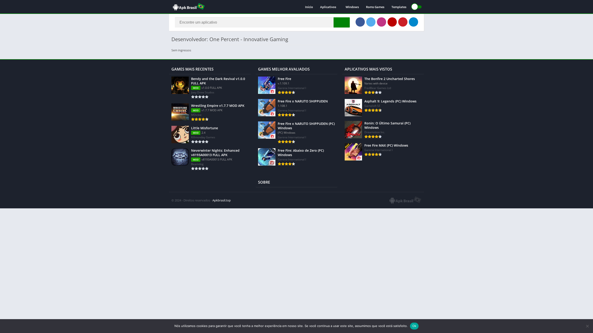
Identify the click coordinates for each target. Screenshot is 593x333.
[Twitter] (370, 22)
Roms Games (375, 7)
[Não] (587, 326)
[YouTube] (392, 22)
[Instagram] (381, 22)
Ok (414, 326)
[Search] (342, 22)
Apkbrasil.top (221, 200)
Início (309, 7)
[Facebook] (360, 22)
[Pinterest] (402, 22)
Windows (352, 7)
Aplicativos (328, 7)
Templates (398, 7)
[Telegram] (413, 22)
